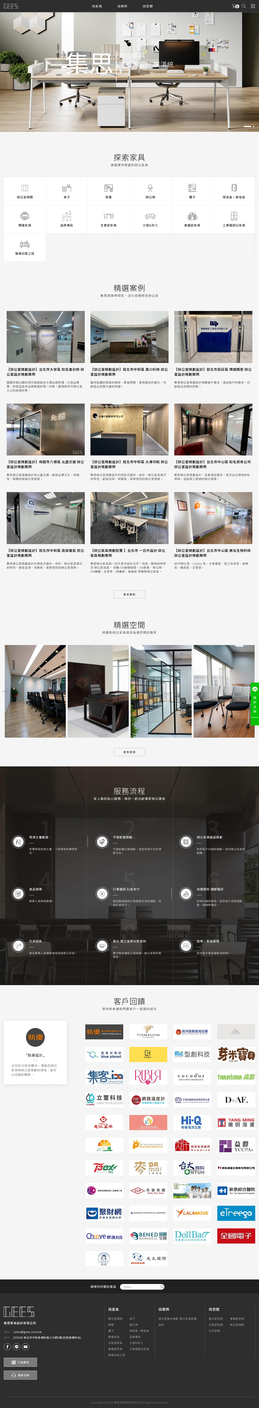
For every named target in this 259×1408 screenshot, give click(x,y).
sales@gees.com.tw (23, 1332)
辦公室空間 (216, 1318)
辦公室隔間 (25, 197)
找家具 (97, 6)
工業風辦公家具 (234, 225)
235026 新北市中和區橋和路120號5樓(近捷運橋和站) (42, 1337)
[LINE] (16, 1346)
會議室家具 (192, 225)
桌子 (67, 197)
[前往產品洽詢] (234, 6)
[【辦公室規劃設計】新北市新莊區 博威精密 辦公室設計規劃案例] (213, 337)
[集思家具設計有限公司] (11, 6)
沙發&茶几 (150, 225)
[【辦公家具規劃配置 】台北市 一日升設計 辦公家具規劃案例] (129, 518)
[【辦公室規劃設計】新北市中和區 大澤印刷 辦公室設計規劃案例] (129, 430)
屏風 (108, 197)
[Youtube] (25, 1346)
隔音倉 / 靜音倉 (234, 197)
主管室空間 (216, 1325)
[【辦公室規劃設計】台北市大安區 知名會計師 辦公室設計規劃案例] (46, 337)
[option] (129, 66)
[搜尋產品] (244, 6)
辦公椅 (150, 197)
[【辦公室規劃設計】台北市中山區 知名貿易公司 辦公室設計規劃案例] (213, 430)
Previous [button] (5, 691)
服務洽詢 (23, 1375)
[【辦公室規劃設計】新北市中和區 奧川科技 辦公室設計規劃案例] (129, 337)
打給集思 (23, 1362)
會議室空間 (237, 1318)
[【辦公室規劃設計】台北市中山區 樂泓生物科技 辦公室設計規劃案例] (213, 518)
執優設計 (35, 1055)
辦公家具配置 (188, 1318)
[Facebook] (7, 1346)
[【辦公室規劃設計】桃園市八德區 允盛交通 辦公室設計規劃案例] (46, 430)
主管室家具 (108, 225)
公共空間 (214, 1331)
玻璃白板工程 (25, 253)
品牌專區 (66, 225)
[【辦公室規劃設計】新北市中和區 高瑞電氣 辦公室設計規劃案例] (46, 518)
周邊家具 (24, 225)
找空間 (148, 6)
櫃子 (192, 197)
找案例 (122, 6)
